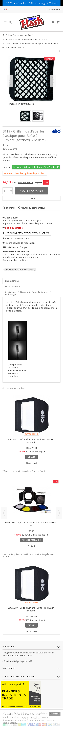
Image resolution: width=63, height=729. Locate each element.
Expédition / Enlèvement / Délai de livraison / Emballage (28, 293)
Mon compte (9, 668)
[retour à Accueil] (4, 35)
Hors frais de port (25, 182)
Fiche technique (13, 286)
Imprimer (10, 207)
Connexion (54, 9)
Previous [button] (4, 513)
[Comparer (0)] (46, 10)
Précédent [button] (10, 81)
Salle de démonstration (17, 238)
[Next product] (59, 51)
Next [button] (59, 513)
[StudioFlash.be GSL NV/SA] (31, 22)
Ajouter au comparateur (33, 207)
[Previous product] (57, 51)
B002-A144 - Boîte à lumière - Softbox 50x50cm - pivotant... (31, 441)
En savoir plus (12, 280)
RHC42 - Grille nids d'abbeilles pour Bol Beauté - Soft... (31, 524)
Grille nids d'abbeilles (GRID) (20, 269)
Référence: (8, 149)
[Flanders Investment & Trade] (21, 694)
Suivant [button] (53, 81)
